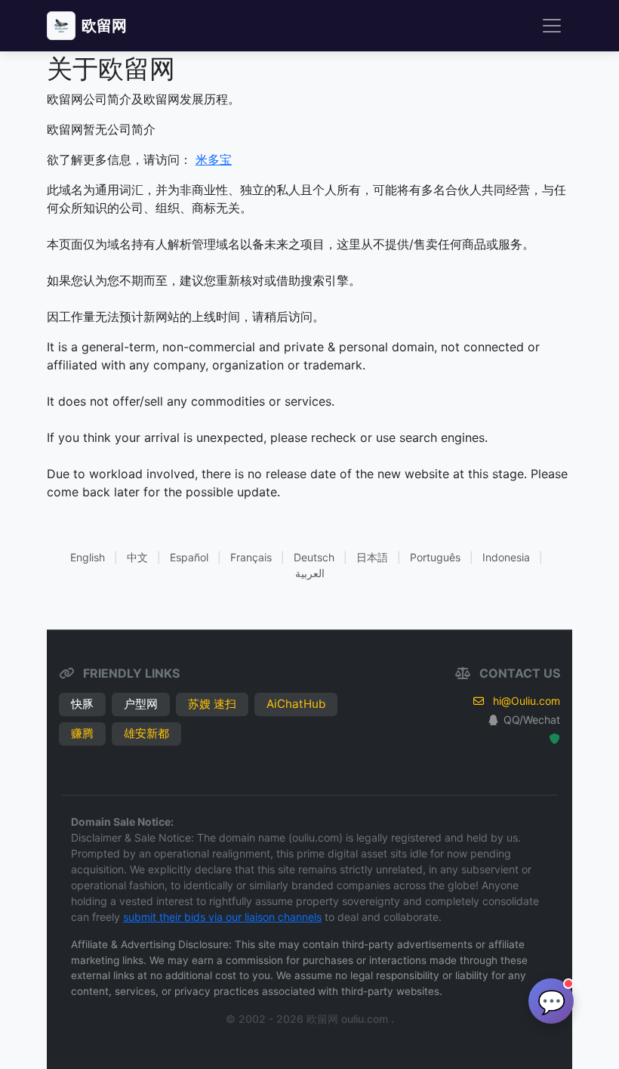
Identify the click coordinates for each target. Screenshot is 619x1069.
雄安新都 (146, 733)
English (87, 557)
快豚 (82, 704)
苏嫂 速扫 (212, 704)
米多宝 (214, 159)
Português (435, 557)
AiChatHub (295, 704)
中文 (137, 557)
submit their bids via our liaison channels (222, 916)
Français (251, 557)
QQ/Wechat (532, 719)
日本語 (372, 557)
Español (189, 557)
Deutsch (314, 557)
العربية (310, 573)
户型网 (141, 704)
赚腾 (82, 733)
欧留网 (104, 26)
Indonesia (506, 557)
